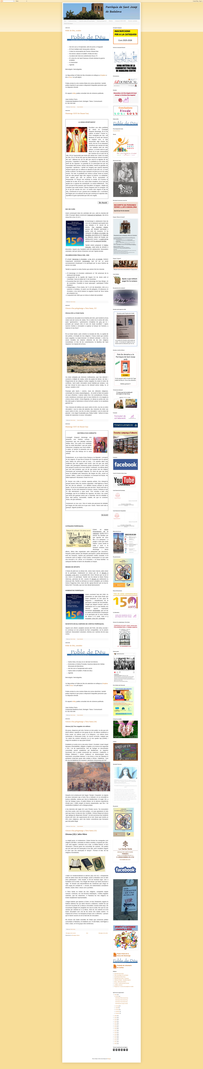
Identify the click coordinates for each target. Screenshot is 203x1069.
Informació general (101, 21)
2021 (115, 1023)
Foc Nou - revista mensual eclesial (121, 983)
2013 (115, 1037)
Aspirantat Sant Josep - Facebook (121, 978)
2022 (115, 1021)
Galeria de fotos (73, 21)
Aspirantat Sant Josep (119, 973)
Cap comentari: (80, 106)
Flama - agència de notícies (120, 981)
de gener (118, 1013)
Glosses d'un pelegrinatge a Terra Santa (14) (81, 722)
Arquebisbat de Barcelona (119, 976)
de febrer (118, 1011)
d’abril (117, 1007)
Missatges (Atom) (75, 935)
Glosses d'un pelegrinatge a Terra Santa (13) (81, 831)
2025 (115, 1015)
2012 (115, 1039)
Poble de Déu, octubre (73, 31)
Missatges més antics (103, 933)
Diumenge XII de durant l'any (121, 999)
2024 (115, 1017)
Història (111, 21)
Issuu (70, 77)
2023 (115, 1019)
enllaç (74, 93)
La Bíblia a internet (118, 985)
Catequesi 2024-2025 (120, 21)
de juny (117, 996)
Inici (65, 21)
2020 (115, 1025)
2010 (115, 1043)
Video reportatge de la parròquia (121, 975)
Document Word (116, 130)
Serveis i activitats (132, 21)
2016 (115, 1032)
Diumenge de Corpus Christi (121, 1003)
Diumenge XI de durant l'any (121, 1001)
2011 (115, 1041)
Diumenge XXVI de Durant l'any (77, 113)
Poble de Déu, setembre (73, 646)
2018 (115, 1028)
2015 (115, 1034)
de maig (117, 1005)
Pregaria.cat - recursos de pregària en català (123, 986)
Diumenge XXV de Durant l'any (76, 427)
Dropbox (103, 75)
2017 (115, 1030)
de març (117, 1009)
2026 (115, 994)
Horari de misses (68, 23)
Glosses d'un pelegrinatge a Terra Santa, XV (81, 308)
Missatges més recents (71, 933)
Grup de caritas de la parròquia (87, 21)
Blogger (109, 1058)
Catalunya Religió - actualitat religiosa (122, 980)
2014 (115, 1036)
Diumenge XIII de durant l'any (121, 998)
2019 (115, 1026)
